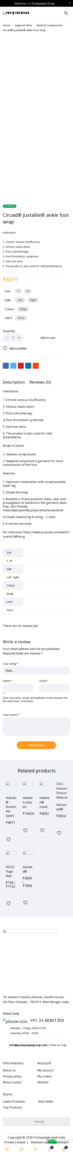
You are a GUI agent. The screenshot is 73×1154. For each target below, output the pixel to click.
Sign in (35, 1149)
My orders (44, 1076)
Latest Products (14, 1101)
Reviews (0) (40, 382)
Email (43, 681)
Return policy (12, 1082)
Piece (21, 318)
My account (45, 1070)
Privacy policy (12, 1076)
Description (14, 382)
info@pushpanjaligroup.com (28, 1045)
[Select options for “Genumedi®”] (59, 824)
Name (8, 681)
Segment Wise (23, 25)
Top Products (12, 1107)
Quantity (9, 331)
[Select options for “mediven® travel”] (42, 821)
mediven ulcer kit (28, 802)
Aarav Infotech (58, 1142)
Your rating (10, 663)
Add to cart (47, 338)
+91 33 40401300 (47, 1020)
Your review (11, 715)
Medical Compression (49, 25)
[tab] (14, 382)
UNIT (8, 318)
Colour (9, 309)
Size (7, 291)
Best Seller (45, 1101)
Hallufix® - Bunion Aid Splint (11, 807)
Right (33, 300)
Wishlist (51, 1147)
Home (6, 25)
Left (20, 300)
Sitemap (39, 1121)
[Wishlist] (15, 348)
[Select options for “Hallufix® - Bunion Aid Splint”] (9, 830)
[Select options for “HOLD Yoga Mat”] (9, 894)
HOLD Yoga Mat (10, 871)
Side (7, 300)
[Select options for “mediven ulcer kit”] (26, 821)
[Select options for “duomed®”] (26, 893)
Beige (23, 309)
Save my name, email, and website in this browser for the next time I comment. (35, 699)
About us (9, 1070)
